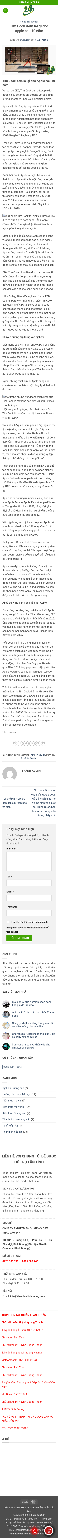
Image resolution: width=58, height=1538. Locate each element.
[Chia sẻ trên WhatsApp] (14, 743)
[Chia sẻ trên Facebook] (20, 743)
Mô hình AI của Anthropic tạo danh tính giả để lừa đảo (32, 1003)
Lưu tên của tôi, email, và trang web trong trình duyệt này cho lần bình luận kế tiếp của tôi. (27, 927)
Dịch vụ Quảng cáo (13, 1088)
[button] (5, 10)
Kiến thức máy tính (13, 1106)
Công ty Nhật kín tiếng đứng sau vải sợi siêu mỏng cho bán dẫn (32, 1025)
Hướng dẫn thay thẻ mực (16, 1094)
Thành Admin (41, 40)
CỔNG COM (8, 1067)
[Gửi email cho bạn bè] (32, 743)
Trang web (11, 906)
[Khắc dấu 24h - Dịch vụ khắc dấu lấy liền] (29, 10)
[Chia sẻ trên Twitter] (26, 743)
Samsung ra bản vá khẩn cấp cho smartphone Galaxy (31, 1046)
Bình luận (12, 848)
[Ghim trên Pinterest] (37, 743)
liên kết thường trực (29, 758)
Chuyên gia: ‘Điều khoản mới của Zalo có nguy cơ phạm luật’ (33, 1035)
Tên (9, 876)
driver (19, 1067)
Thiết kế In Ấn (10, 1125)
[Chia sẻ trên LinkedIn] (43, 743)
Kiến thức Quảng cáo (14, 1113)
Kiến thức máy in (12, 1100)
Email (10, 891)
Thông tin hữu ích (29, 22)
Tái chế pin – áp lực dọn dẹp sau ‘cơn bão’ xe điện (14, 802)
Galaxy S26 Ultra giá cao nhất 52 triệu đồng (33, 1014)
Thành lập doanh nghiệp (16, 1119)
